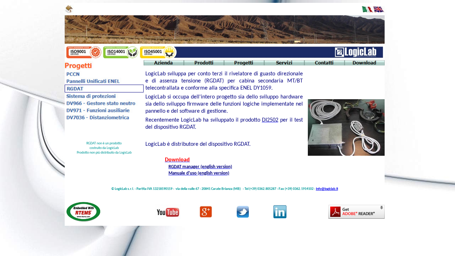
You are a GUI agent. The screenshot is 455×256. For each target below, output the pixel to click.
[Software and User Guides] (364, 64)
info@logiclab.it (327, 189)
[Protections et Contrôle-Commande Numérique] (102, 76)
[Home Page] (69, 12)
